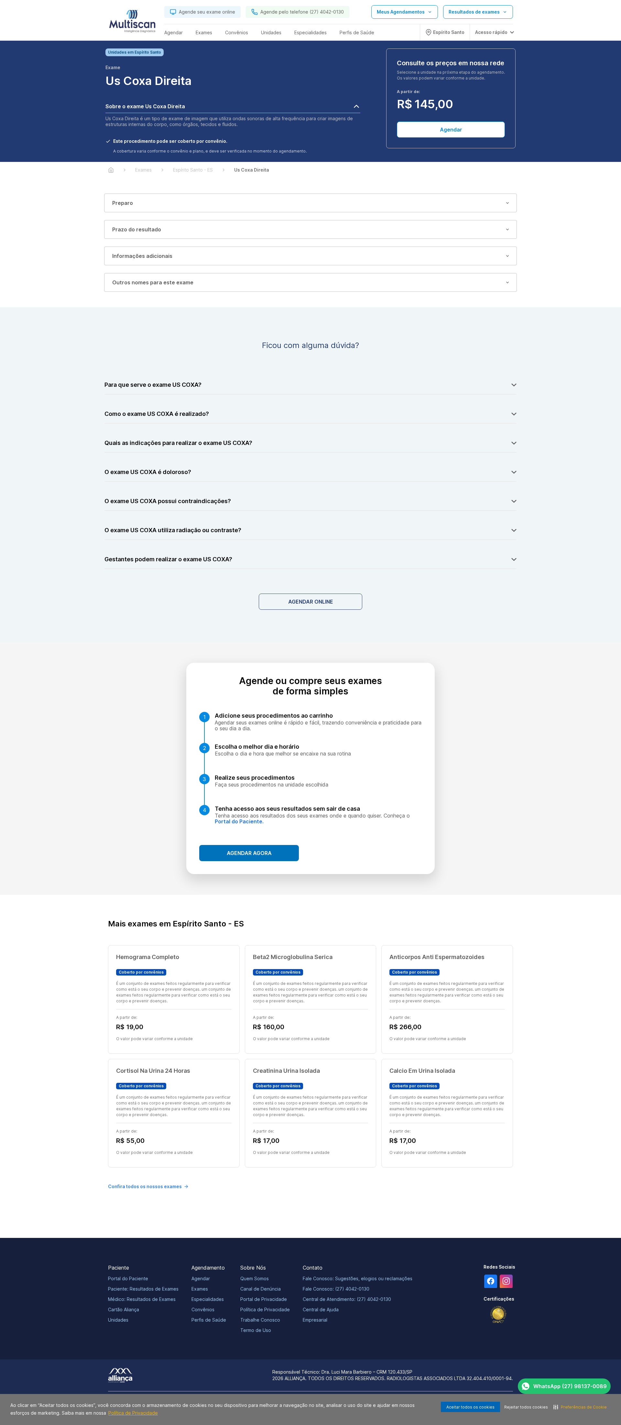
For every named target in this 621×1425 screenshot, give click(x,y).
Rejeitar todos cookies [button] (526, 1407)
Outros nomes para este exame (152, 282)
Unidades (118, 1320)
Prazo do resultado (136, 229)
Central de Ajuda (321, 1309)
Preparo (122, 203)
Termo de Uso (255, 1330)
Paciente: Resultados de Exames (143, 1289)
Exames (199, 1289)
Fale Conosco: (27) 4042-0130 (336, 1289)
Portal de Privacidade (263, 1299)
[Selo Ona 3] (498, 1314)
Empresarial (315, 1320)
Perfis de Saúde (208, 1320)
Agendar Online (310, 601)
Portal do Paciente (128, 1278)
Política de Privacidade (133, 1413)
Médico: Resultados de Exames (142, 1299)
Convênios (202, 1309)
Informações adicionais (142, 256)
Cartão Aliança (123, 1309)
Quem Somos (254, 1278)
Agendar (451, 129)
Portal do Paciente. (239, 821)
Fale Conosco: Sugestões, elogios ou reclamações (357, 1278)
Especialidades (207, 1299)
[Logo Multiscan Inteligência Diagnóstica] (132, 23)
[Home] (111, 170)
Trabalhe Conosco (260, 1320)
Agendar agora (249, 853)
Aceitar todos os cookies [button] (470, 1407)
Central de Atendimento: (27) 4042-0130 (347, 1299)
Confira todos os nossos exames (145, 1186)
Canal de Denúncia (260, 1289)
